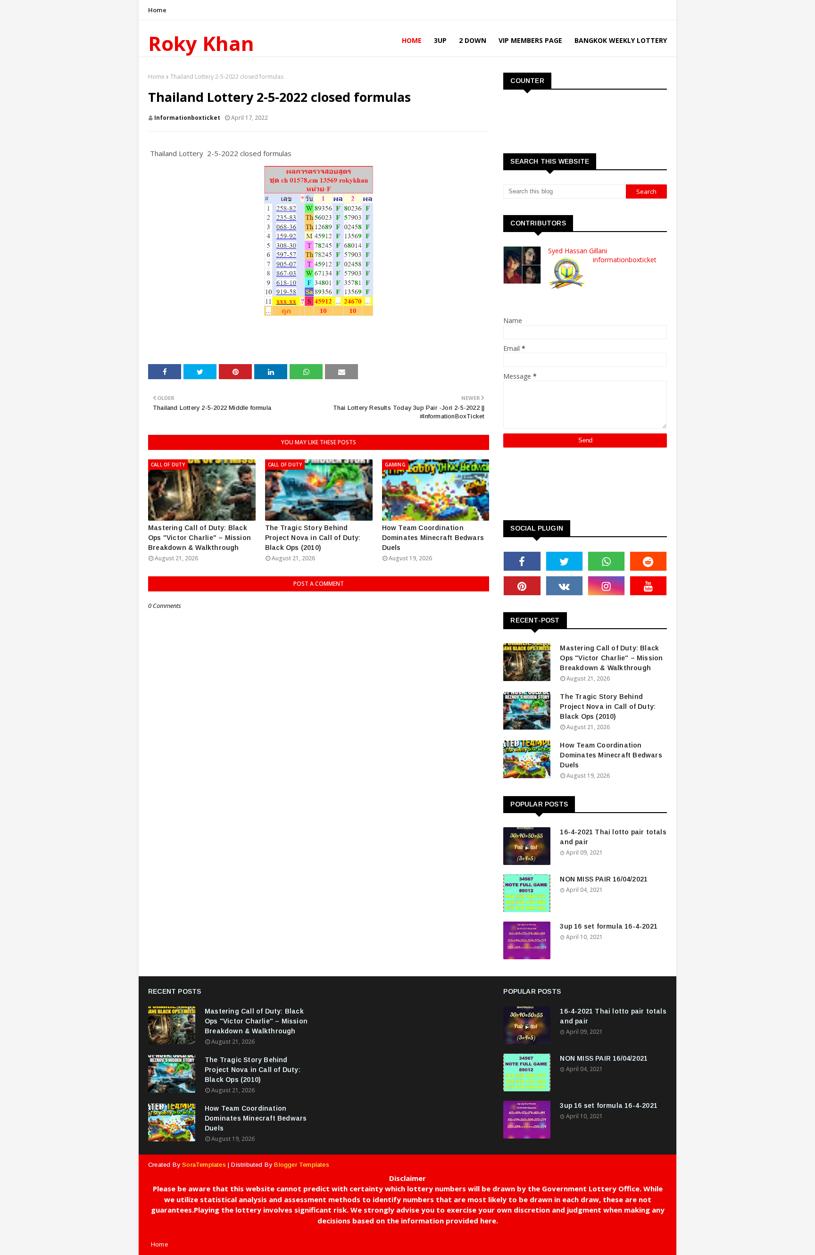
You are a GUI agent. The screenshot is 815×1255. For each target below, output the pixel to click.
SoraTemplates (204, 1164)
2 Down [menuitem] (472, 40)
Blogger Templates (301, 1164)
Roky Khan (201, 43)
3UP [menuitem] (440, 40)
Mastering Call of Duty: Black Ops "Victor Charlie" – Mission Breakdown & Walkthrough (199, 537)
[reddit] (648, 561)
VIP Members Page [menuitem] (530, 40)
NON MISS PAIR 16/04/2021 (604, 879)
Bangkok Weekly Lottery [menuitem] (620, 40)
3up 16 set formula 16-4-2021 (608, 926)
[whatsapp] (606, 561)
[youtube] (648, 586)
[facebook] (522, 561)
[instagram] (606, 586)
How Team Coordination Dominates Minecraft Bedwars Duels (433, 537)
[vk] (564, 586)
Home (157, 10)
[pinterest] (522, 586)
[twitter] (564, 561)
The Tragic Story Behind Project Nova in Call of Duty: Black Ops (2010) (313, 537)
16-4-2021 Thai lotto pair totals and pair (613, 837)
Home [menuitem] (412, 40)
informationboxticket (187, 118)
